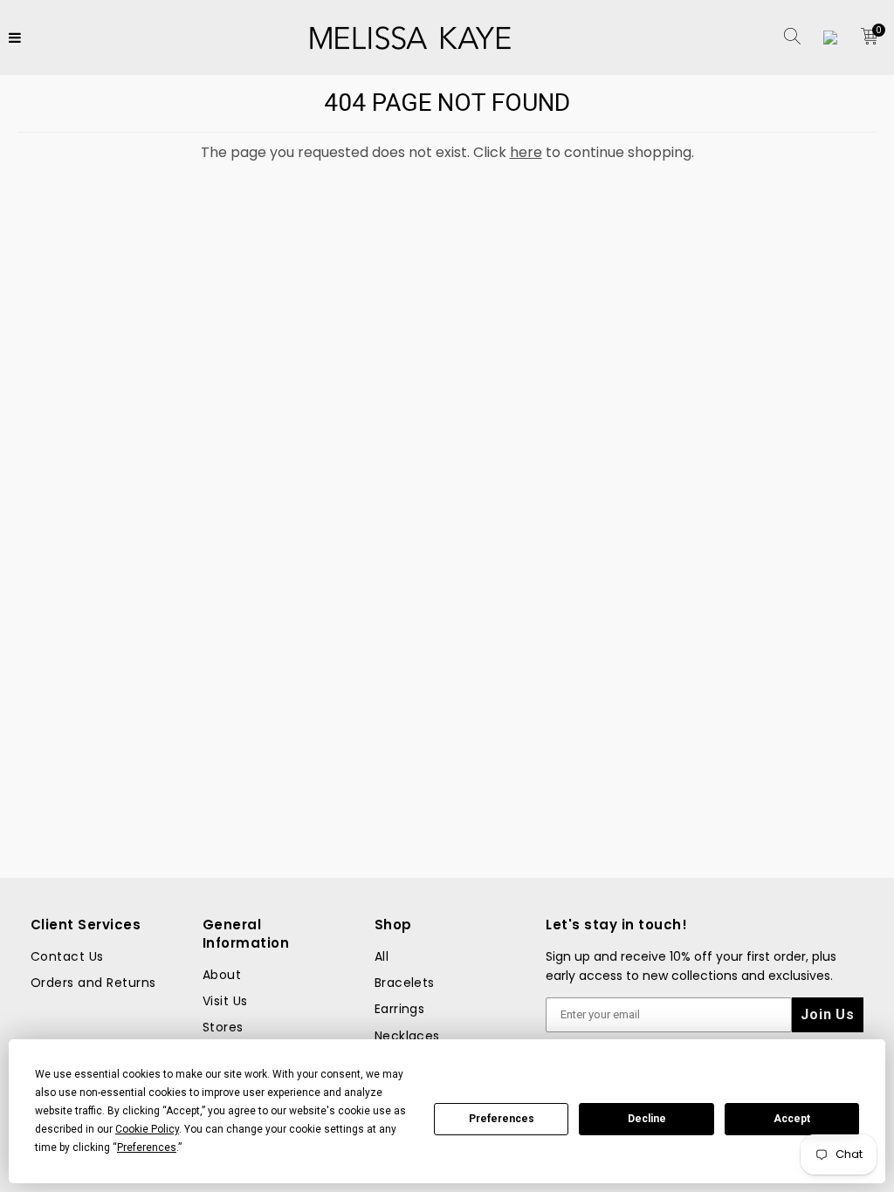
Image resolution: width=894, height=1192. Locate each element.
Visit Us (225, 1001)
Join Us (828, 1014)
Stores (223, 1027)
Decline (647, 1119)
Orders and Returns (93, 982)
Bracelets (405, 982)
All (382, 956)
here (526, 152)
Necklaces (407, 1036)
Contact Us (67, 956)
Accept (792, 1119)
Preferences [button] (146, 1147)
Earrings (400, 1008)
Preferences (501, 1119)
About (222, 974)
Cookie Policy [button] (147, 1129)
